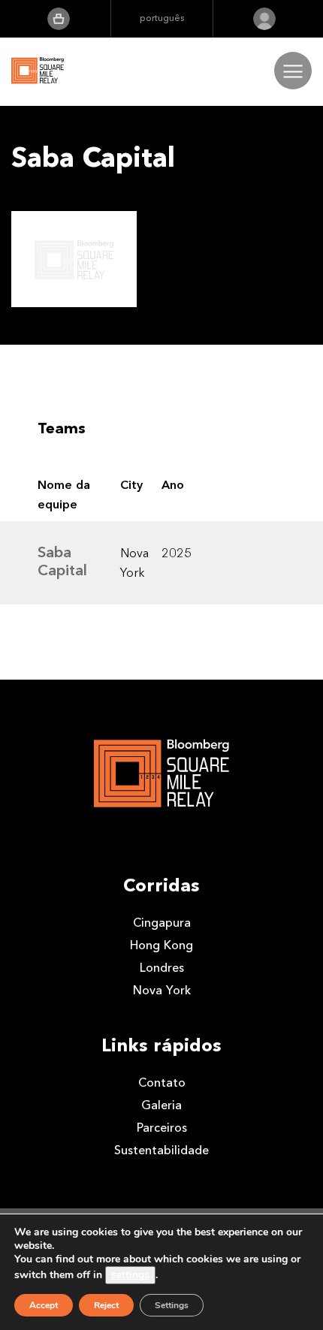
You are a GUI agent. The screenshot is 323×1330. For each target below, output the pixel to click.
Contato (162, 1082)
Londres (162, 968)
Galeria (161, 1105)
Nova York (162, 990)
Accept (43, 1305)
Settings (172, 1305)
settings (130, 1275)
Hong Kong (161, 945)
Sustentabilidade (161, 1150)
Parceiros (162, 1127)
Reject (106, 1305)
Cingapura (162, 922)
